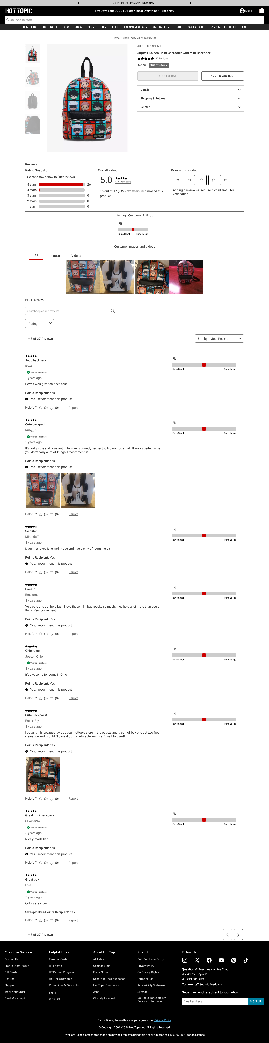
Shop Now (146, 2)
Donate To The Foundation (109, 978)
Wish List (54, 999)
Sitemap (142, 991)
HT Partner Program (61, 972)
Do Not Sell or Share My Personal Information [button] (151, 999)
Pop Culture (29, 27)
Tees (115, 27)
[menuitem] (261, 10)
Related (145, 107)
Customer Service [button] (18, 952)
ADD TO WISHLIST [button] (223, 76)
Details (145, 89)
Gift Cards (11, 972)
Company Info (101, 965)
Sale (245, 27)
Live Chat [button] (222, 969)
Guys (103, 27)
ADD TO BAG (167, 76)
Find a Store (100, 972)
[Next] (191, 3)
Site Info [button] (143, 952)
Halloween (50, 27)
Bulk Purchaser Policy (150, 959)
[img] (185, 960)
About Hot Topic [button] (105, 952)
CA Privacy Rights (148, 972)
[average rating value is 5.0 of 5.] (146, 58)
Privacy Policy (145, 965)
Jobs (96, 991)
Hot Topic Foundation (106, 985)
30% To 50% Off (147, 37)
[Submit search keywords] (8, 19)
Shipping (10, 985)
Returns (9, 978)
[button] (247, 11)
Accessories (161, 27)
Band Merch (195, 27)
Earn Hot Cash (58, 959)
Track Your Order (15, 991)
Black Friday (129, 37)
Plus (91, 27)
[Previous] (78, 3)
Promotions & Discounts (64, 985)
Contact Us (11, 959)
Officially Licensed (104, 998)
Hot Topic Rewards (60, 978)
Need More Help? (15, 998)
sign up (256, 1001)
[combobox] (134, 20)
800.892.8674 (178, 1034)
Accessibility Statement (151, 985)
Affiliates (98, 959)
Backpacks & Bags (135, 27)
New (66, 27)
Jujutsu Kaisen (148, 46)
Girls (78, 27)
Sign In (53, 992)
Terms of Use (145, 978)
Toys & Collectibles (222, 27)
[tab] (34, 55)
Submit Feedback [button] (210, 984)
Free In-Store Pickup (17, 965)
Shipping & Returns (152, 98)
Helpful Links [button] (59, 952)
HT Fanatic (55, 965)
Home (178, 27)
